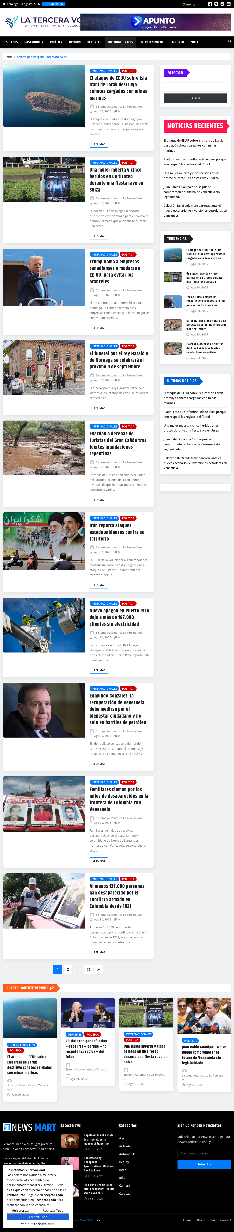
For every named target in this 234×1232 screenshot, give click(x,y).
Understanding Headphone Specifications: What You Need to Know (99, 1164)
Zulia (194, 42)
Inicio (9, 57)
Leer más (99, 144)
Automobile (127, 1154)
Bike (122, 1178)
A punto (178, 42)
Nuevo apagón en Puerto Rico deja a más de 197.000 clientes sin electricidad (119, 617)
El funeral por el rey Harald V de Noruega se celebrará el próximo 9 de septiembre (119, 360)
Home (187, 1220)
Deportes (94, 42)
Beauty (124, 1162)
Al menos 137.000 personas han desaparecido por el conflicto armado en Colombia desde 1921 (117, 896)
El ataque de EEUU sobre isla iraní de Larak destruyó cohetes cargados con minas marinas (118, 88)
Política (56, 42)
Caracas (124, 1194)
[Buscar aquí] (229, 41)
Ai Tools (124, 1146)
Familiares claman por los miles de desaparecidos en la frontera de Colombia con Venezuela (119, 799)
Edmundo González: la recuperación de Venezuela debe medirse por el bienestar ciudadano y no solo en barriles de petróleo (118, 709)
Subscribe (204, 1164)
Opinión (75, 42)
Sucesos (12, 42)
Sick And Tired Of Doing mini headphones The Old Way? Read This (99, 1189)
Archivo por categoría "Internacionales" (42, 57)
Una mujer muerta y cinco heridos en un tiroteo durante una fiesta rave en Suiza (116, 180)
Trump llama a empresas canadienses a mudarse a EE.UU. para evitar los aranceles (115, 272)
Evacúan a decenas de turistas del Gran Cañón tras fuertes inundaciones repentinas (118, 444)
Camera (124, 1186)
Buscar (175, 72)
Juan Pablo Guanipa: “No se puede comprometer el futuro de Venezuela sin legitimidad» (192, 192)
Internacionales (120, 42)
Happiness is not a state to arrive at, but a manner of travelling (99, 1139)
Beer (122, 1170)
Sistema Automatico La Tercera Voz (119, 106)
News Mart (87, 1220)
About (200, 1220)
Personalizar (21, 1211)
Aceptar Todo (38, 1217)
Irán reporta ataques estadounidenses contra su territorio (117, 532)
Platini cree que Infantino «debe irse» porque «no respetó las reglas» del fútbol (86, 1049)
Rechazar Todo (53, 1211)
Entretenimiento (152, 42)
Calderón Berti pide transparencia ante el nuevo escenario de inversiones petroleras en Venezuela (195, 210)
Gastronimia (34, 42)
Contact (225, 1220)
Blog (213, 1220)
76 (88, 969)
